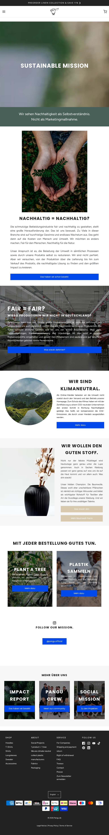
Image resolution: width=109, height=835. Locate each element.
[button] (54, 794)
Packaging (35, 768)
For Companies (63, 743)
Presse (60, 772)
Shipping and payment (66, 747)
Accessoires (11, 763)
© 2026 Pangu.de (54, 818)
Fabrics (34, 763)
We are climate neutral (41, 751)
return (59, 751)
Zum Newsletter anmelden (64, 777)
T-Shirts (9, 747)
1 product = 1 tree (39, 747)
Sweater (9, 759)
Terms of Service (65, 826)
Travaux (60, 763)
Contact (60, 768)
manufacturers (37, 759)
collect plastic (37, 755)
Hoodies (9, 743)
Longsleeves (11, 755)
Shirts (8, 751)
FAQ (59, 759)
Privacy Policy (53, 826)
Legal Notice (42, 826)
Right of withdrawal (65, 755)
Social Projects (37, 743)
